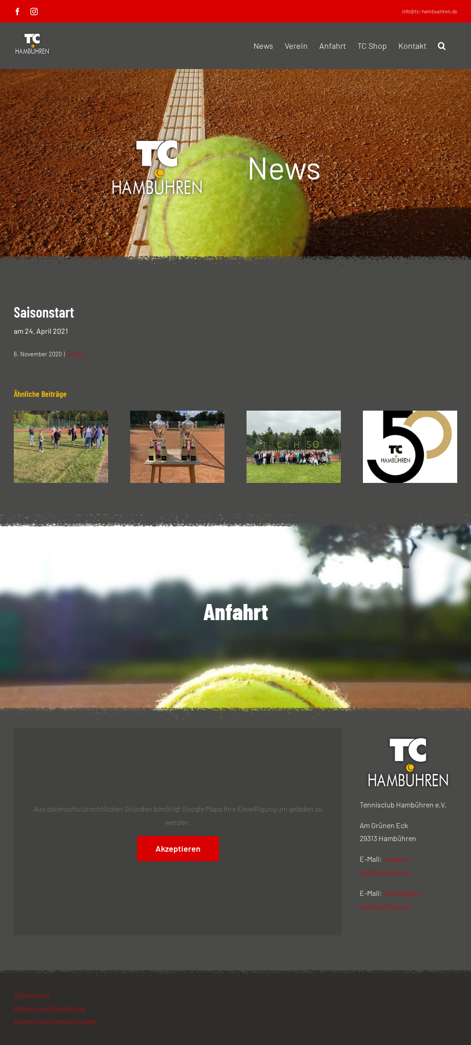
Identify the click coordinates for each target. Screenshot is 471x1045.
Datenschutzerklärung (49, 1008)
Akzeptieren (178, 848)
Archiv (75, 354)
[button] (442, 46)
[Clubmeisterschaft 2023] (177, 415)
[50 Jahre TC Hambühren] (294, 415)
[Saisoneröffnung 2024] (61, 415)
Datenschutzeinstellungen (56, 1021)
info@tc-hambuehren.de (429, 11)
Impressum (32, 995)
